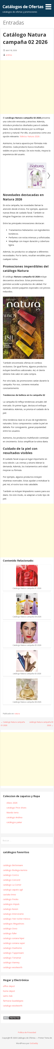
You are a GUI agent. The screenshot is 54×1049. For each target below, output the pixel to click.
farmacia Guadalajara (13, 1000)
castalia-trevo (9, 894)
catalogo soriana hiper (13, 938)
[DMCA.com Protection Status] (11, 1018)
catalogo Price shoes (16, 807)
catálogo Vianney (11, 962)
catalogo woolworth (12, 1005)
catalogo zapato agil (13, 889)
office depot (9, 986)
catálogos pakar (14, 822)
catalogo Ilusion (10, 909)
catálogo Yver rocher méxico (16, 918)
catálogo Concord (11, 880)
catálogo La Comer (12, 884)
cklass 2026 (11, 802)
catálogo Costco (11, 875)
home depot (9, 991)
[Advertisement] (27, 87)
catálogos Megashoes (13, 923)
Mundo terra (12, 812)
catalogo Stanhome (12, 948)
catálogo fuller (10, 933)
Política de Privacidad (27, 1032)
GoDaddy (34, 1043)
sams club (8, 996)
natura (17, 713)
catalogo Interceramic (13, 914)
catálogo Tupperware (13, 953)
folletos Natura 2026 (29, 136)
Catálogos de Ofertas (22, 6)
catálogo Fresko (10, 899)
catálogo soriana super (14, 943)
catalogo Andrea (14, 817)
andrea (9, 55)
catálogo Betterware (13, 865)
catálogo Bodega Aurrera (15, 870)
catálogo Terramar (12, 957)
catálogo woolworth (13, 967)
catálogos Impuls (11, 904)
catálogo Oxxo (10, 928)
